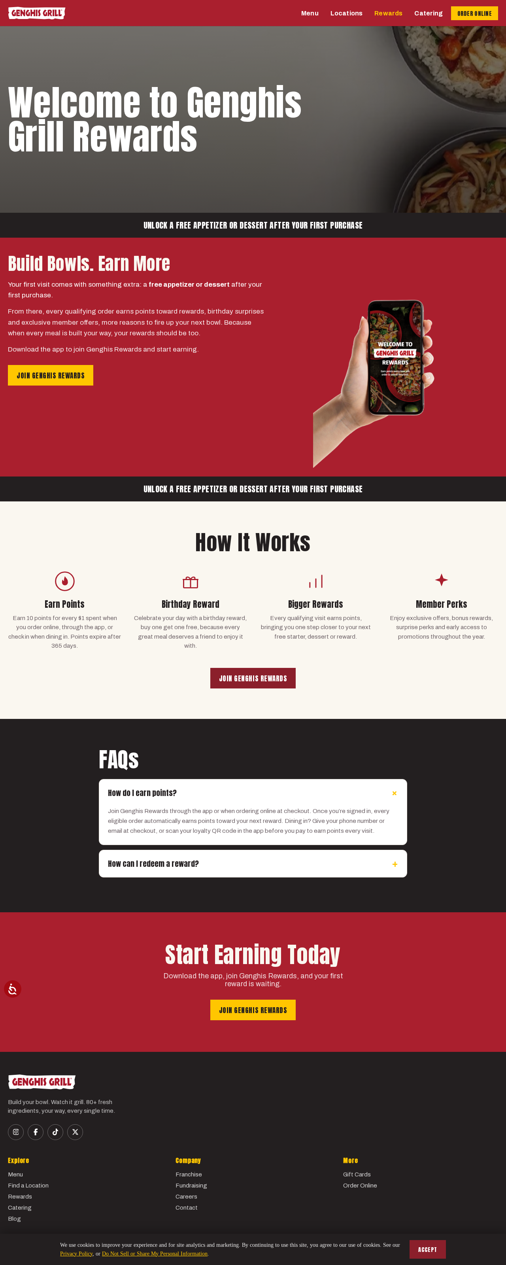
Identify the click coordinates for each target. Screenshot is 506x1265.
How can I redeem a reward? (253, 863)
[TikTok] (55, 1132)
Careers (186, 1196)
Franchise (189, 1174)
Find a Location (28, 1185)
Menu (310, 13)
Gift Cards (357, 1174)
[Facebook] (35, 1132)
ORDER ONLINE (474, 13)
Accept (427, 1250)
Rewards (388, 13)
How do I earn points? (254, 793)
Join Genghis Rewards (51, 376)
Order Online (360, 1185)
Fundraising (191, 1185)
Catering (428, 13)
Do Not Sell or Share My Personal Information (155, 1254)
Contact (187, 1207)
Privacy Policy (76, 1254)
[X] (75, 1132)
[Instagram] (16, 1132)
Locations (346, 13)
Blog (14, 1219)
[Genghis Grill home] (37, 13)
